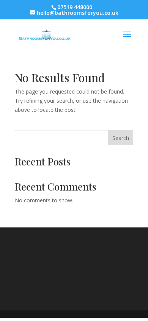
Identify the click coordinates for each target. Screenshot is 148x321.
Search (120, 137)
